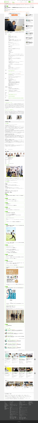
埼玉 (14, 409)
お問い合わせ (6, 406)
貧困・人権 (11, 417)
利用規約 (5, 407)
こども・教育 (12, 416)
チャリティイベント (11, 405)
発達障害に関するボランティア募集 (8, 396)
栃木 (11, 409)
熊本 (14, 414)
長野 (26, 410)
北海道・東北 (11, 407)
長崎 (13, 414)
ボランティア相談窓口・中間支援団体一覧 (6, 405)
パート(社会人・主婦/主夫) (25, 404)
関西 (19, 411)
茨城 (10, 409)
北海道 (20, 407)
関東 (19, 408)
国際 (10, 416)
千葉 (15, 409)
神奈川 (20, 409)
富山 (21, 410)
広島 (15, 413)
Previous (3, 359)
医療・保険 (11, 418)
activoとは (18, 0)
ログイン (5, 409)
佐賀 (11, 414)
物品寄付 (16, 405)
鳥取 (11, 413)
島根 (13, 413)
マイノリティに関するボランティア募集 (8, 397)
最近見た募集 (23, 0)
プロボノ (14, 405)
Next (35, 359)
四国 (19, 412)
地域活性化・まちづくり (21, 417)
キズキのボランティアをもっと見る (21, 338)
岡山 (14, 413)
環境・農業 (25, 417)
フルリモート (20, 406)
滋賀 (12, 412)
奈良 (17, 412)
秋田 (25, 407)
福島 (10, 408)
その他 (26, 418)
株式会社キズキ (6, 8)
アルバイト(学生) (20, 404)
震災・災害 (15, 416)
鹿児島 (20, 415)
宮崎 (17, 414)
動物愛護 (13, 418)
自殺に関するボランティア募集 (21, 396)
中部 (10, 410)
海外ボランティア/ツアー (12, 404)
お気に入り (20, 0)
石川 (22, 410)
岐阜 (10, 411)
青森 (21, 407)
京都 (13, 412)
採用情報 (19, 421)
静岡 (11, 411)
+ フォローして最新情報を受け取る (12, 156)
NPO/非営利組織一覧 (6, 404)
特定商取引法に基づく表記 (7, 408)
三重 (14, 411)
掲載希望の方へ (32, 0)
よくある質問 (6, 403)
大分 (15, 414)
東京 (17, 409)
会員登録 (24, 0)
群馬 (13, 409)
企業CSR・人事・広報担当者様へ (28, 0)
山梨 (25, 410)
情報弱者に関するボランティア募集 (15, 397)
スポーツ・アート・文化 (21, 418)
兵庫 (16, 412)
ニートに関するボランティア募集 (22, 397)
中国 (19, 413)
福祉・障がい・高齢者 (14, 417)
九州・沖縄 (20, 414)
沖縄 (21, 415)
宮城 (24, 407)
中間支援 (24, 418)
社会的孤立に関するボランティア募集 (15, 396)
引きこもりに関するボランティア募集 (28, 396)
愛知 (13, 411)
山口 (10, 413)
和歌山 (10, 412)
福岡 (10, 414)
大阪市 (10, 73)
